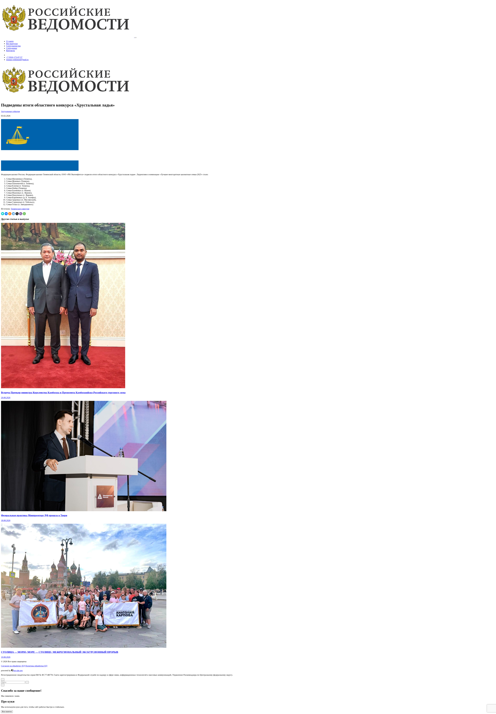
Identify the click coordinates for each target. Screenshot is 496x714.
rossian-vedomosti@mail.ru (17, 60)
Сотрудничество (13, 46)
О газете (10, 41)
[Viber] (20, 213)
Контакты (10, 50)
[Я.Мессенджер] (2, 213)
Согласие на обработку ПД (13, 666)
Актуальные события (10, 111)
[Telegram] (13, 213)
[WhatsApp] (24, 213)
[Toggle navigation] (135, 37)
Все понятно (7, 712)
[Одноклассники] (9, 213)
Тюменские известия (20, 209)
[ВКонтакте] (6, 213)
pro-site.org (18, 670)
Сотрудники (11, 48)
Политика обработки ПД (36, 666)
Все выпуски (12, 44)
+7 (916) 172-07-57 (14, 57)
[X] (17, 213)
